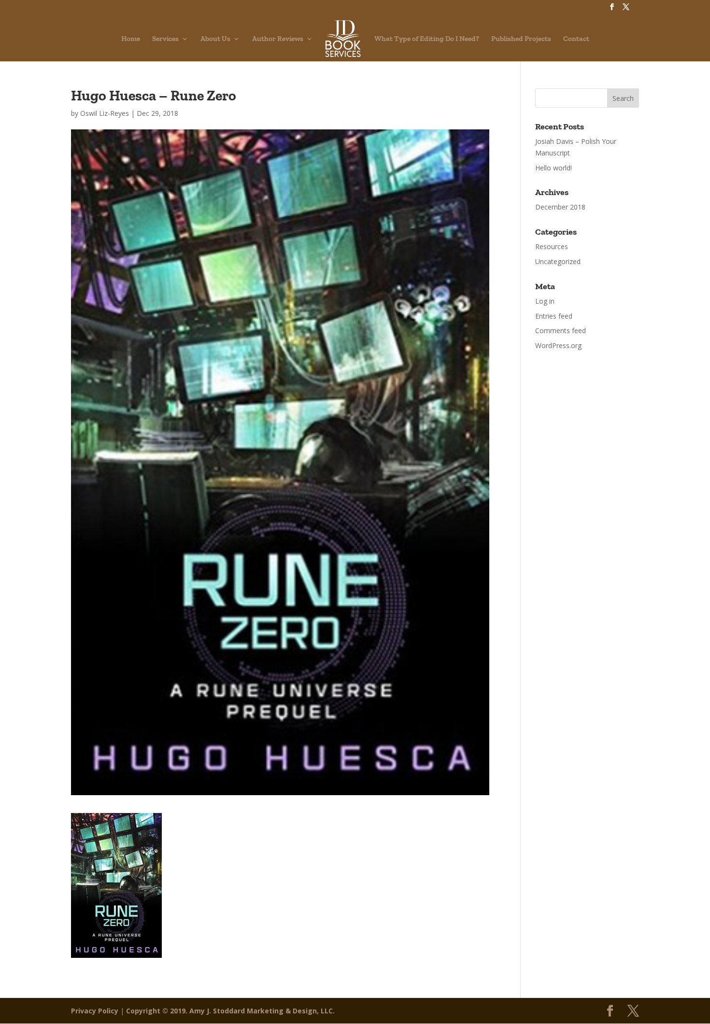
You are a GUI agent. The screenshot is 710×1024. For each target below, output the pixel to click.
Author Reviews (277, 39)
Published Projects (521, 39)
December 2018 (560, 206)
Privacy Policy (94, 1010)
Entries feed (553, 316)
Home (130, 39)
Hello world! (553, 167)
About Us (215, 39)
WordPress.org (558, 345)
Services (165, 39)
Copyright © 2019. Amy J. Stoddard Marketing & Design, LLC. (230, 1010)
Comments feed (560, 330)
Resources (551, 246)
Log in (544, 301)
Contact (576, 39)
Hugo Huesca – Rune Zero (153, 95)
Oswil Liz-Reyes (104, 113)
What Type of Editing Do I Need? (426, 39)
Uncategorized (558, 261)
